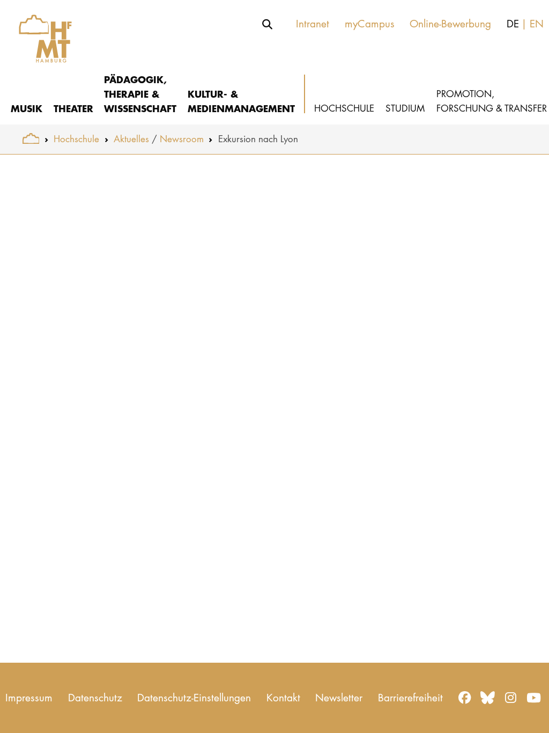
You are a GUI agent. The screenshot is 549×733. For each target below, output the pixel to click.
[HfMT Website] (31, 139)
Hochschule (76, 139)
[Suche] (267, 24)
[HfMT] (40, 33)
